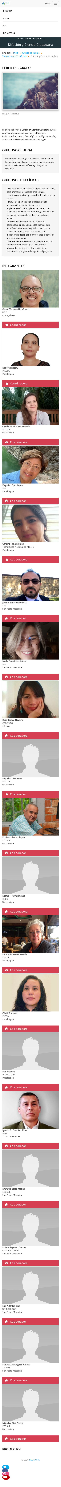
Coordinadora (19, 383)
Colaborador (18, 501)
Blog (5, 26)
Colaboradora (19, 442)
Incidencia (7, 11)
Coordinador (18, 325)
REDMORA (34, 1459)
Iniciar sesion (9, 33)
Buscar (6, 18)
